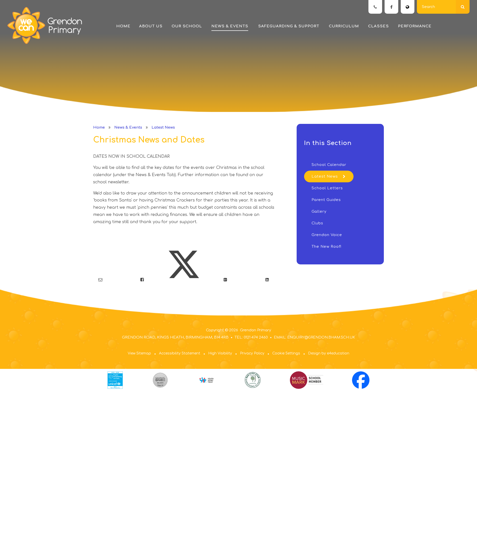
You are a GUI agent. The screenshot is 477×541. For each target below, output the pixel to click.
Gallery (319, 211)
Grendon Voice (327, 235)
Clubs (317, 223)
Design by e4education (328, 353)
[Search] (463, 7)
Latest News (163, 127)
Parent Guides (326, 200)
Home (99, 127)
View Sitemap (139, 353)
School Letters (327, 188)
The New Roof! (326, 247)
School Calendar (329, 165)
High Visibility (220, 353)
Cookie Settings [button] (286, 353)
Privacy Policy (252, 353)
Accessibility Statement (179, 353)
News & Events (128, 127)
